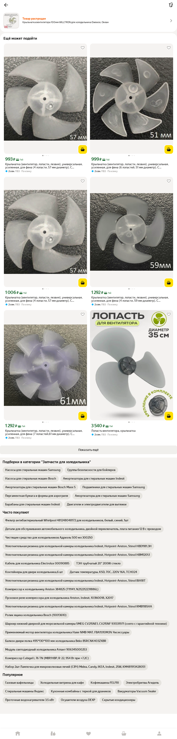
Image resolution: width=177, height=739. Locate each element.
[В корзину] (82, 149)
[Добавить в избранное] (82, 47)
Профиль (159, 733)
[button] (6, 5)
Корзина (124, 733)
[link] (33, 470)
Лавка (53, 733)
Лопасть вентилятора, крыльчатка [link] (113, 430)
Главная (17, 733)
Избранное (88, 733)
